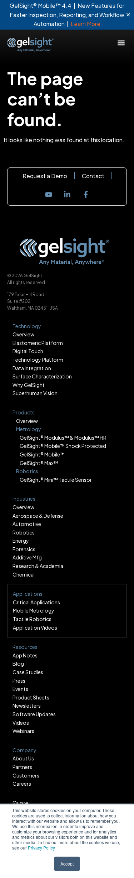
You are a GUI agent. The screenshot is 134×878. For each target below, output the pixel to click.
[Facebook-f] (86, 194)
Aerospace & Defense (38, 515)
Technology (27, 326)
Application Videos (35, 627)
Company (24, 750)
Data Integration (32, 368)
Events (20, 689)
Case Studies (28, 672)
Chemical (24, 574)
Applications (28, 593)
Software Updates (34, 714)
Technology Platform (38, 359)
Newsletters (27, 705)
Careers (22, 783)
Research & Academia (38, 566)
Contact (93, 176)
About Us (23, 758)
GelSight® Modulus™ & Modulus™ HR (63, 437)
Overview (23, 334)
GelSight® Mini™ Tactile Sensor (56, 479)
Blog (18, 663)
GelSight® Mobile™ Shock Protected (63, 446)
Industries (24, 498)
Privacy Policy (41, 848)
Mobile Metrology (33, 610)
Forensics (24, 549)
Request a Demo (45, 176)
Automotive (27, 524)
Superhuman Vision (35, 393)
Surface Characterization (42, 376)
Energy (21, 540)
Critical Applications (36, 602)
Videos (21, 722)
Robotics (24, 532)
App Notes (25, 655)
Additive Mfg (27, 557)
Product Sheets (31, 697)
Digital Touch (28, 351)
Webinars (23, 731)
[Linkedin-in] (67, 194)
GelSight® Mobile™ (42, 454)
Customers (26, 775)
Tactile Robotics (32, 619)
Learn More (85, 23)
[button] (121, 43)
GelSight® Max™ (39, 463)
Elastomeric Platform (38, 343)
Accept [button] (67, 864)
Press (19, 680)
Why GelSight (29, 385)
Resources (25, 647)
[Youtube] (48, 194)
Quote (20, 803)
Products (24, 412)
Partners (22, 767)
